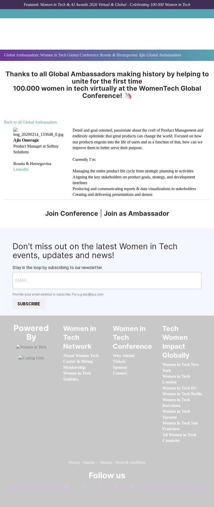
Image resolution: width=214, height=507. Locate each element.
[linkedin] (89, 487)
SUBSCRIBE (28, 303)
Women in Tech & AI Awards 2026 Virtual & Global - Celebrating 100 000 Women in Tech (115, 4)
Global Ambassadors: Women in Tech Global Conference (52, 55)
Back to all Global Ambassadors (30, 122)
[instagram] (106, 487)
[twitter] (122, 487)
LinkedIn (20, 169)
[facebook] (73, 487)
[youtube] (139, 487)
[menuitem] (81, 355)
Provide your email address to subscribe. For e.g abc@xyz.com (58, 294)
